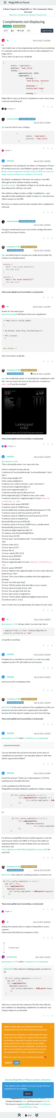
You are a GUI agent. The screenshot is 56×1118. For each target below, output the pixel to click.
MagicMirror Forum (19, 2)
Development (20, 26)
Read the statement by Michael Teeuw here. (28, 15)
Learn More (33, 1088)
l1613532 (10, 161)
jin (8, 40)
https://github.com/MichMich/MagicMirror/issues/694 (24, 849)
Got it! (28, 1093)
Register (8, 1062)
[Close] (51, 1026)
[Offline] (4, 119)
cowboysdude (12, 119)
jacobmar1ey (12, 957)
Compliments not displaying (36, 738)
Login (17, 1062)
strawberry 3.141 (13, 247)
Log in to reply (47, 31)
